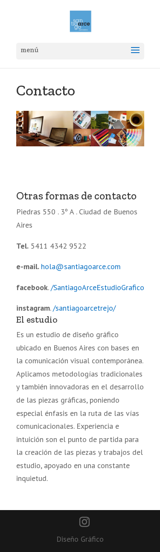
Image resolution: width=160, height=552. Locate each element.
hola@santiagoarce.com (81, 266)
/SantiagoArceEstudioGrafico (97, 287)
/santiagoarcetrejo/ (84, 308)
